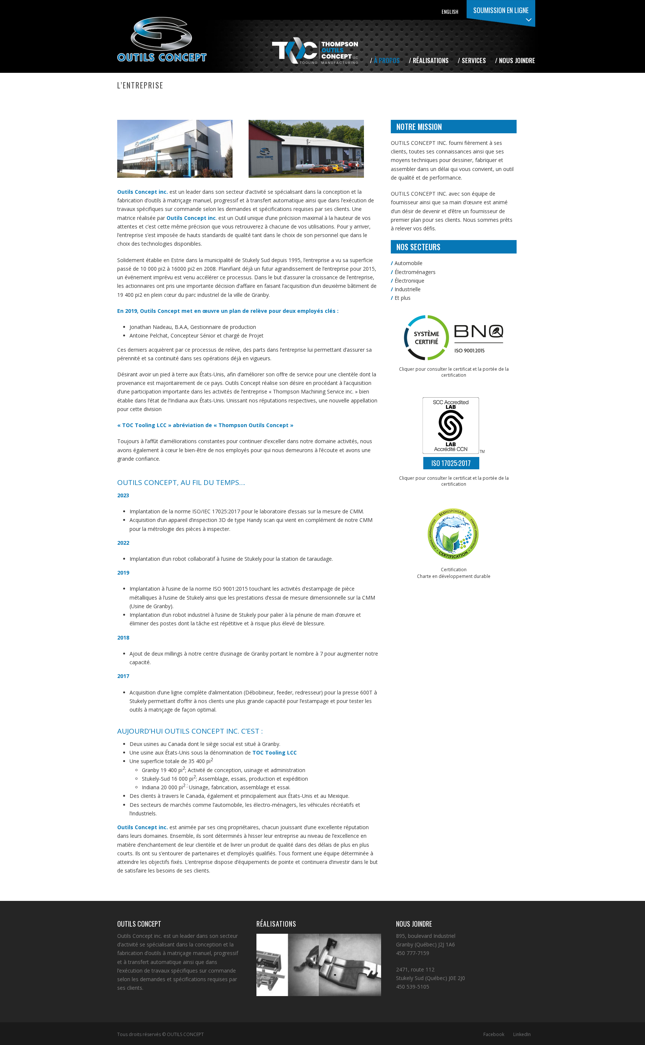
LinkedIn (522, 1035)
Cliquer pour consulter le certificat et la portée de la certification (454, 481)
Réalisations (431, 60)
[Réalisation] (296, 960)
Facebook (493, 1035)
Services (474, 60)
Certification (454, 569)
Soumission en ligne (501, 10)
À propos (387, 60)
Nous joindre (517, 60)
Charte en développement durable (453, 576)
